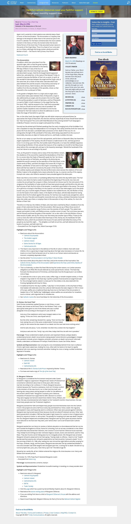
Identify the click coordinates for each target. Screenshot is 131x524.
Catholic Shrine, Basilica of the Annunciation (35, 263)
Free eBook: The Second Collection (103, 98)
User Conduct (54, 513)
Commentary (31, 3)
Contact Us (72, 513)
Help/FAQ (64, 513)
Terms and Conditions (35, 513)
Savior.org (32, 459)
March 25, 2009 (70, 61)
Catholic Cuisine (28, 297)
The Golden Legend (30, 238)
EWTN (26, 484)
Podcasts (65, 3)
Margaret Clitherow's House (55, 494)
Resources (55, 3)
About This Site (21, 513)
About (74, 3)
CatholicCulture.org (12, 2)
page (28, 489)
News (22, 3)
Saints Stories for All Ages (32, 243)
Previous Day (26, 22)
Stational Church (22, 55)
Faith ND (27, 363)
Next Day (35, 22)
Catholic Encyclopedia (31, 235)
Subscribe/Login (84, 3)
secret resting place (37, 492)
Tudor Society (28, 486)
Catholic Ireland (29, 241)
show (83, 97)
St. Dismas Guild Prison (38, 369)
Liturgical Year (43, 3)
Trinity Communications (36, 515)
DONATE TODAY (97, 12)
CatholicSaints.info (30, 366)
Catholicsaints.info (30, 246)
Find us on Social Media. (103, 52)
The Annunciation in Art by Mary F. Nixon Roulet (46, 258)
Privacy (46, 513)
